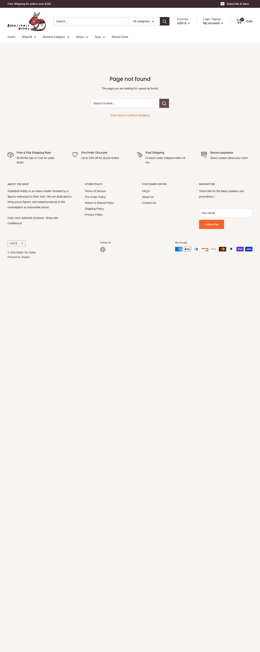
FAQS (146, 191)
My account (211, 23)
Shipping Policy (94, 208)
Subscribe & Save (238, 3)
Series (80, 36)
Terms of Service (95, 191)
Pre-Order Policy (95, 196)
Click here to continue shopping (130, 115)
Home (11, 36)
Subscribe (211, 224)
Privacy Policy (94, 214)
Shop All (27, 36)
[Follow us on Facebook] (102, 249)
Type (98, 36)
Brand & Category (54, 36)
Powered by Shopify (19, 257)
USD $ (13, 243)
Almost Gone (120, 36)
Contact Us (149, 202)
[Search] (164, 21)
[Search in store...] (164, 103)
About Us (148, 196)
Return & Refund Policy (99, 202)
